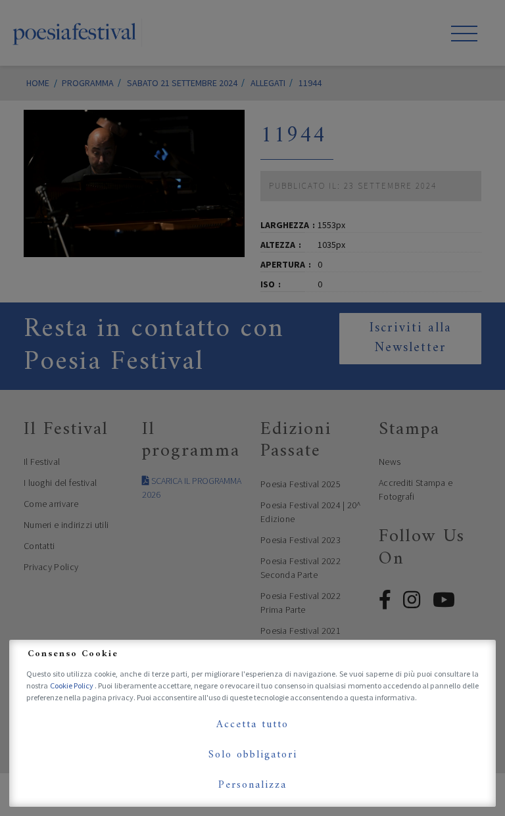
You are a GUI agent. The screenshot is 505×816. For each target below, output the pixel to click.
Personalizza (252, 785)
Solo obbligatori (252, 755)
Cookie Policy (72, 685)
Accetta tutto (252, 724)
